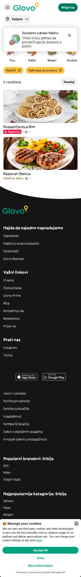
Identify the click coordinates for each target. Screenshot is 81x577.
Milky (6, 472)
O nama (8, 280)
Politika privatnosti (16, 401)
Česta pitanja (12, 288)
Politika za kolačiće (16, 409)
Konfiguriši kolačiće (16, 424)
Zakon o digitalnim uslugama (23, 431)
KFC (6, 466)
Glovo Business (13, 259)
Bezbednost (11, 318)
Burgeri (8, 514)
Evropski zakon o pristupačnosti (25, 439)
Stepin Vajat (12, 479)
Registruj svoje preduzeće (21, 243)
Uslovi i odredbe (14, 393)
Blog (6, 303)
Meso (7, 508)
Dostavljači (11, 251)
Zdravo (8, 501)
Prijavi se (9, 326)
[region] (40, 52)
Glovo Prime (12, 295)
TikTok (7, 355)
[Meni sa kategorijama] (7, 7)
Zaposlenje (10, 236)
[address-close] (69, 35)
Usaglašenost (12, 416)
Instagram (10, 348)
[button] (12, 52)
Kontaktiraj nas (13, 311)
